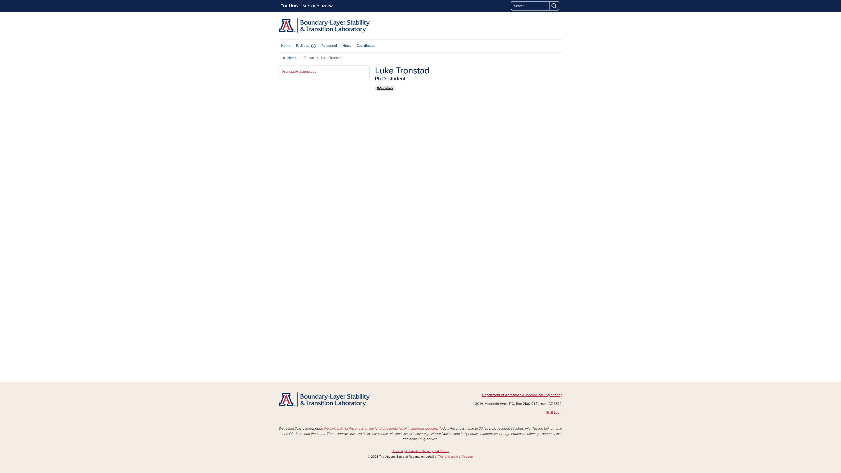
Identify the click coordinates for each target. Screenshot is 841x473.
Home (285, 45)
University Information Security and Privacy (420, 451)
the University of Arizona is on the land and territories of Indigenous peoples (380, 428)
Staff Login (554, 412)
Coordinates (366, 45)
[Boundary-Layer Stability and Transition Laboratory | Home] (324, 25)
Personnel (329, 45)
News (347, 45)
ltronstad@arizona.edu (299, 71)
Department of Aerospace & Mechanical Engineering (522, 395)
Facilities (302, 45)
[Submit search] (554, 6)
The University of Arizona (455, 457)
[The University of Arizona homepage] (307, 5)
